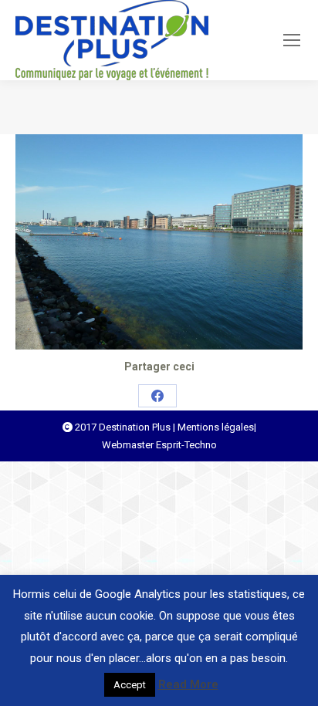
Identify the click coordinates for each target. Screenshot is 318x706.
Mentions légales (216, 427)
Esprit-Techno (186, 445)
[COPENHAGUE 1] (159, 242)
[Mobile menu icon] (292, 40)
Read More (188, 684)
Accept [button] (129, 685)
